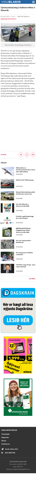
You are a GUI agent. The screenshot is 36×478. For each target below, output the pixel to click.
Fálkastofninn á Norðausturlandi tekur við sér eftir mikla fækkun (25, 170)
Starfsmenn (5, 444)
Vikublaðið (5, 434)
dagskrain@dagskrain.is (21, 469)
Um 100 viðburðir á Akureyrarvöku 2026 (22, 205)
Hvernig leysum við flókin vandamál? (24, 253)
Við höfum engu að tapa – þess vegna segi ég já (25, 266)
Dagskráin (5, 437)
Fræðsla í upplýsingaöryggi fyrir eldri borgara (25, 217)
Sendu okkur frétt (11, 449)
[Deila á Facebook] (21, 154)
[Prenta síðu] (27, 154)
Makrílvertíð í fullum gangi (25, 180)
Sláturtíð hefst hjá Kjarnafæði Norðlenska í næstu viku (25, 193)
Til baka (3, 154)
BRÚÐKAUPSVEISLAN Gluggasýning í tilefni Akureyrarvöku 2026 (23, 230)
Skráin (3, 441)
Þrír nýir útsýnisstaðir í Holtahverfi (23, 241)
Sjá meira (32, 278)
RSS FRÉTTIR (10, 453)
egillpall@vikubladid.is (8, 19)
